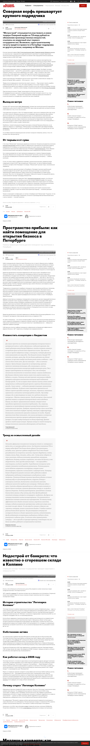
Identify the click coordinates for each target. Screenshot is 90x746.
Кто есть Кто (65, 5)
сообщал (16, 639)
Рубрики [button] (28, 5)
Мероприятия (49, 5)
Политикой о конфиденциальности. (32, 744)
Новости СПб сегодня (45, 539)
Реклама (57, 5)
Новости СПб (27, 211)
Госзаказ (8, 211)
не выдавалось (27, 708)
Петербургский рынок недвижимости (70, 720)
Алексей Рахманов (43, 75)
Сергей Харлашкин (40, 148)
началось (5, 679)
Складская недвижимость (19, 721)
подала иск (6, 128)
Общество (21, 539)
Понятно (85, 743)
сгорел (26, 706)
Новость (13, 211)
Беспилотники (50, 720)
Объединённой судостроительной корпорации (40, 64)
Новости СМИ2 (7, 221)
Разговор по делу (14, 539)
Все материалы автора (20, 29)
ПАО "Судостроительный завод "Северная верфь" (31, 52)
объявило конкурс (50, 52)
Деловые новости (28, 539)
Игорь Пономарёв (50, 88)
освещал (13, 593)
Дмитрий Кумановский (34, 178)
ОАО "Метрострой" (24, 106)
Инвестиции (54, 539)
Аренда (7, 539)
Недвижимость (62, 539)
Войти (83, 5)
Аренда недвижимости (8, 721)
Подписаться (56, 1)
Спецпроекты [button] (38, 5)
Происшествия (42, 720)
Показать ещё (70, 60)
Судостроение (20, 211)
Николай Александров (9, 145)
